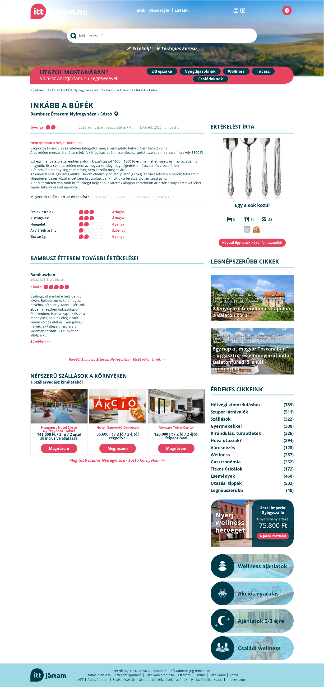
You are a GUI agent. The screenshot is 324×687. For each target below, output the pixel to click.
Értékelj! (141, 48)
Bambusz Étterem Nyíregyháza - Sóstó (71, 114)
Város (234, 675)
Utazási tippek (223, 301)
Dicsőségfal (160, 10)
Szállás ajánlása (98, 675)
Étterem (184, 675)
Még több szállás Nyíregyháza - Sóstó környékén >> (117, 460)
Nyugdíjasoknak (200, 71)
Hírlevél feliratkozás (206, 679)
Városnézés (223, 447)
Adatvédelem (98, 679)
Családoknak (210, 79)
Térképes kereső (179, 48)
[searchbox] (162, 36)
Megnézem (59, 448)
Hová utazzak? (251, 298)
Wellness (236, 71)
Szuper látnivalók (225, 298)
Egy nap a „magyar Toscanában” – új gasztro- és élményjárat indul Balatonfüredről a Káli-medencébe (252, 359)
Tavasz (263, 71)
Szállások (221, 419)
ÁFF (80, 679)
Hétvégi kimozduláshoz (263, 295)
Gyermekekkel (226, 426)
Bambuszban (42, 274)
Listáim (182, 10)
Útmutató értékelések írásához (163, 679)
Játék (140, 10)
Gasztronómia (223, 341)
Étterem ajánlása (128, 675)
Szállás (200, 675)
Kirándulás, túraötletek (256, 338)
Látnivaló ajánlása (160, 675)
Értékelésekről (123, 679)
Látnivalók (218, 675)
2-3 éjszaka (162, 71)
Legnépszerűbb (247, 301)
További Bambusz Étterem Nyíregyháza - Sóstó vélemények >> (117, 359)
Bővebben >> (40, 341)
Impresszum (236, 679)
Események (223, 476)
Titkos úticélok (274, 298)
